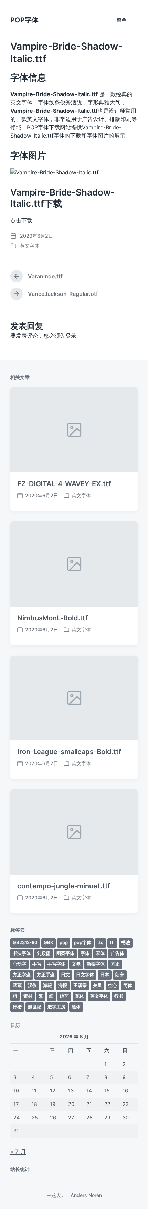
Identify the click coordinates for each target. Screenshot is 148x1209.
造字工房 (56, 1006)
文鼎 (76, 964)
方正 (115, 964)
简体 (127, 985)
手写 (36, 964)
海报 (62, 985)
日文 (65, 974)
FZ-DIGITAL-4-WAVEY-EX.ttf (64, 484)
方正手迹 (46, 974)
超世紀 (34, 1006)
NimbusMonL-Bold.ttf (52, 618)
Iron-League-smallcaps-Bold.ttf (69, 752)
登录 (70, 335)
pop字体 (82, 942)
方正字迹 (22, 974)
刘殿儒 (43, 953)
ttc (100, 942)
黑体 (76, 1006)
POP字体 (24, 20)
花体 (79, 996)
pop (64, 942)
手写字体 (56, 964)
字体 (85, 953)
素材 (27, 996)
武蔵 (17, 985)
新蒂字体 (96, 964)
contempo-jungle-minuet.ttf (63, 886)
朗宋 (119, 974)
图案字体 (65, 953)
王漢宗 (80, 985)
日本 (104, 974)
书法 (125, 942)
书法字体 (22, 953)
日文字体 (85, 974)
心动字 (19, 964)
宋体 (100, 953)
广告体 (117, 953)
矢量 (97, 985)
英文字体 (29, 246)
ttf (112, 942)
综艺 (64, 996)
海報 (47, 985)
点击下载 (21, 220)
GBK (48, 942)
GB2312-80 (25, 942)
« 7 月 (18, 1151)
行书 (118, 996)
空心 (112, 985)
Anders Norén (86, 1195)
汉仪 (32, 985)
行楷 (17, 1006)
